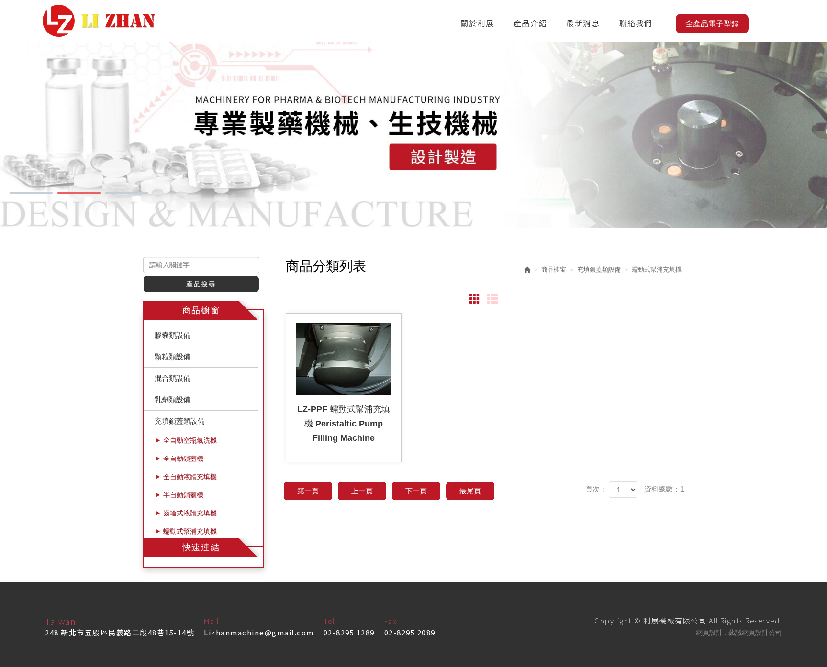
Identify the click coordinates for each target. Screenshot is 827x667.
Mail (211, 621)
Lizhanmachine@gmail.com (259, 632)
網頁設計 (709, 632)
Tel (329, 621)
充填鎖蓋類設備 (180, 421)
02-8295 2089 (410, 632)
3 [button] (126, 193)
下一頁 (416, 491)
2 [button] (79, 193)
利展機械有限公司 (99, 21)
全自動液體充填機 (190, 477)
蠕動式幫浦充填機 (190, 531)
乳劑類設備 (172, 399)
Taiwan (60, 621)
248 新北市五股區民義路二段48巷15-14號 (119, 632)
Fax (390, 621)
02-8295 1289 (349, 632)
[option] (413, 135)
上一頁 (362, 491)
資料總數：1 (664, 489)
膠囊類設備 (172, 335)
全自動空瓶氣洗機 (190, 440)
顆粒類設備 (172, 356)
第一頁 (308, 491)
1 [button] (31, 193)
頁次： (596, 489)
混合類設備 (172, 378)
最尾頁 (470, 491)
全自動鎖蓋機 (183, 458)
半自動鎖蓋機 (183, 495)
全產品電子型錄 (712, 24)
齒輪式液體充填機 (190, 513)
